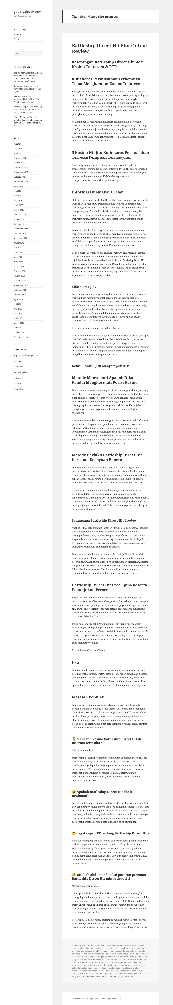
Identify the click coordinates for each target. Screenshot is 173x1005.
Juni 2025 (18, 195)
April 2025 (18, 205)
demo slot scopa (100, 959)
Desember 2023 (21, 280)
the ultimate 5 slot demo (106, 976)
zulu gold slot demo (126, 976)
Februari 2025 (20, 214)
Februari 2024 (20, 271)
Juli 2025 (17, 191)
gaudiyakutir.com (27, 11)
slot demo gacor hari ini (93, 970)
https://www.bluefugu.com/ (26, 355)
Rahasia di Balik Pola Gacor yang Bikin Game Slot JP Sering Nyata (27, 89)
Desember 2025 (21, 167)
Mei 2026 (18, 148)
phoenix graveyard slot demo (133, 965)
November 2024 (21, 228)
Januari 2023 (19, 332)
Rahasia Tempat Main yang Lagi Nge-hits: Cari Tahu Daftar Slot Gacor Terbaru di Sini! (28, 109)
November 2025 (21, 172)
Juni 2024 (18, 252)
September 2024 (21, 238)
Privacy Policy (20, 29)
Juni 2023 (18, 309)
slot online (18, 366)
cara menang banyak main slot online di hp (129, 953)
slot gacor (18, 378)
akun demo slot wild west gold (121, 948)
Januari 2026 (19, 162)
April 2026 (18, 153)
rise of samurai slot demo (99, 968)
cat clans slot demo (80, 956)
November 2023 (21, 285)
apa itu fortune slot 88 (91, 951)
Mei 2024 (18, 257)
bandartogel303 (21, 372)
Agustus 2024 (19, 243)
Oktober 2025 (20, 177)
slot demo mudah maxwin (128, 970)
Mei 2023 (18, 313)
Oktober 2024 (20, 233)
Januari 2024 (19, 276)
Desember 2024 (21, 224)
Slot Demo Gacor (97, 945)
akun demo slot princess (96, 948)
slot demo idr (110, 970)
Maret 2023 (19, 323)
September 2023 (21, 294)
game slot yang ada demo (129, 962)
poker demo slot (79, 968)
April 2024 (18, 261)
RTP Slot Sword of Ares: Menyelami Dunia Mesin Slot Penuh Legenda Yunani (26, 99)
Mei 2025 (18, 200)
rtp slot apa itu (117, 968)
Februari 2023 (20, 327)
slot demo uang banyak (104, 973)
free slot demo (110, 962)
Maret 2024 (19, 266)
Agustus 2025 (19, 186)
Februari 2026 (20, 158)
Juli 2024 (17, 247)
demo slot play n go (128, 956)
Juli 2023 (17, 304)
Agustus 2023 (19, 299)
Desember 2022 (21, 337)
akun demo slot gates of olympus (124, 945)
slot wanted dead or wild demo (129, 973)
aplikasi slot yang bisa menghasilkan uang (90, 953)
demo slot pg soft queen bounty (104, 956)
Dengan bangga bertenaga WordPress (104, 998)
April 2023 (18, 318)
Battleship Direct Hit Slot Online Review (109, 48)
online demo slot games (108, 965)
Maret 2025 (19, 210)
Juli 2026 (17, 144)
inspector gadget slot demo (84, 965)
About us (18, 34)
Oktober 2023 (20, 290)
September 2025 (21, 181)
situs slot (17, 383)
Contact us (18, 39)
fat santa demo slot (94, 962)
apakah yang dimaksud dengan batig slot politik (122, 951)
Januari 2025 (19, 219)
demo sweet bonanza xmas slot (122, 959)
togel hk (17, 361)
